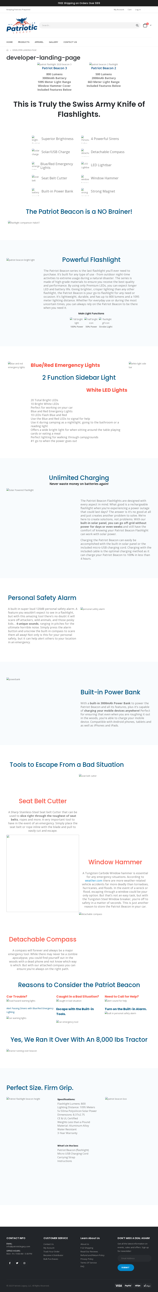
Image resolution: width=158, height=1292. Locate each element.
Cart (129, 9)
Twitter (17, 1263)
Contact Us (49, 1244)
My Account (119, 9)
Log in (138, 9)
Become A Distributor (53, 1255)
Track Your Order (52, 1251)
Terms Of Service (89, 1262)
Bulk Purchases (51, 1259)
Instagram (24, 1263)
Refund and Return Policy (93, 1255)
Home (7, 50)
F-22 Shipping (87, 1247)
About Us (85, 1244)
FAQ (82, 1266)
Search (137, 25)
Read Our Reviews (89, 1251)
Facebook (10, 1263)
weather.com (93, 880)
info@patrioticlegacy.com (18, 1246)
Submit (125, 1267)
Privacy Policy (87, 1259)
